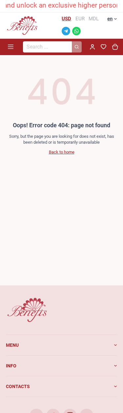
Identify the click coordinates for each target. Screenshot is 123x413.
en (110, 19)
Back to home (61, 152)
